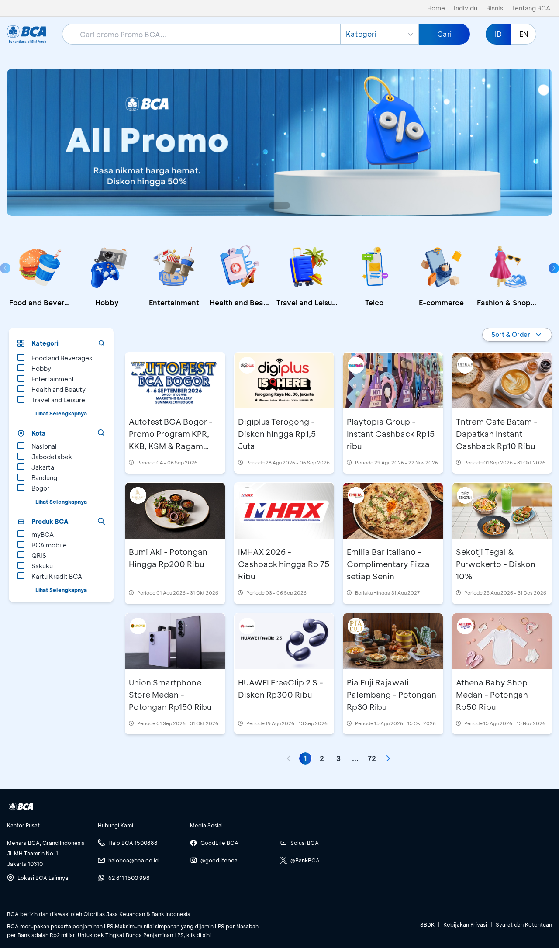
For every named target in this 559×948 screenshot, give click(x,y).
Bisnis (494, 8)
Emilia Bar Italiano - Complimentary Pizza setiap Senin (388, 564)
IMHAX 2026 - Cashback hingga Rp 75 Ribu (283, 564)
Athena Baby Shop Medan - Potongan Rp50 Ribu (492, 694)
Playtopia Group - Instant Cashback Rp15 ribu (391, 433)
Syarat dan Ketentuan (524, 924)
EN (523, 33)
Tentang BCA (531, 8)
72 (372, 758)
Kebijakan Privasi (465, 924)
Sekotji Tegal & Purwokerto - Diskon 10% (495, 564)
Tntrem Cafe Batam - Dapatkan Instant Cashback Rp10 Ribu (497, 433)
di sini (204, 934)
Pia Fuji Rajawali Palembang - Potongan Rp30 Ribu (391, 694)
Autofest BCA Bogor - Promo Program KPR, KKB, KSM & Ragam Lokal (171, 440)
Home (436, 8)
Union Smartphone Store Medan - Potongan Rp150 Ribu (170, 694)
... (355, 758)
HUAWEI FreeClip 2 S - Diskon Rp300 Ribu (280, 688)
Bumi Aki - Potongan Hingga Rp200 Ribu (168, 558)
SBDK (427, 924)
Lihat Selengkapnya (61, 413)
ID (498, 33)
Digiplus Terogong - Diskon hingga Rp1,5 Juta (277, 433)
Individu (465, 8)
